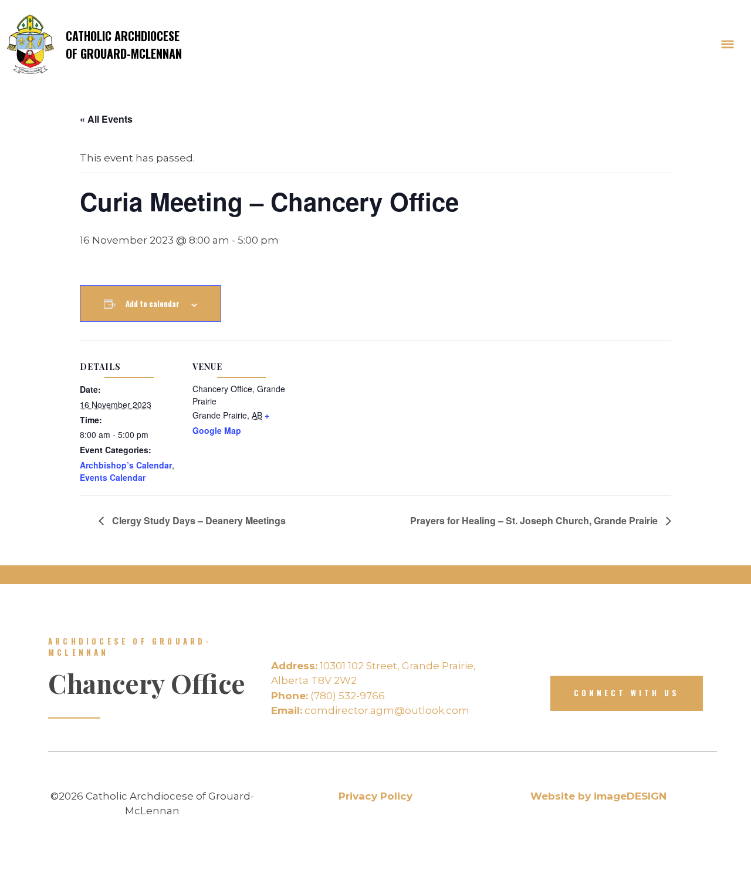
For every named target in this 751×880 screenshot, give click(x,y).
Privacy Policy (375, 796)
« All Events (106, 119)
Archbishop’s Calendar (126, 465)
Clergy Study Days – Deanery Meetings (198, 520)
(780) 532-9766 (328, 696)
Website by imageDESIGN (598, 796)
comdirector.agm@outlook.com (370, 710)
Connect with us (626, 693)
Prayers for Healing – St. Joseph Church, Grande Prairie (535, 520)
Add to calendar (153, 303)
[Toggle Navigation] (727, 44)
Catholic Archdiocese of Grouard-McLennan (124, 44)
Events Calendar (113, 477)
